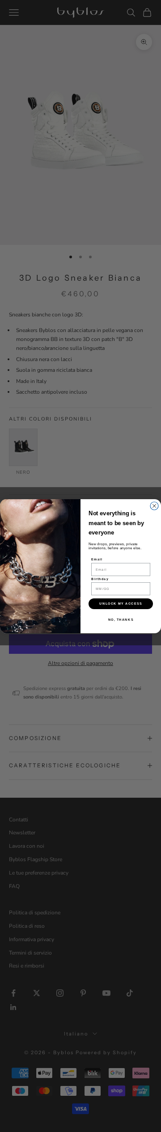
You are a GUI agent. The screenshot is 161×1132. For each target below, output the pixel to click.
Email (96, 559)
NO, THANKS (121, 619)
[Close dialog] (154, 506)
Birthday (100, 579)
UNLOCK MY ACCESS (120, 603)
